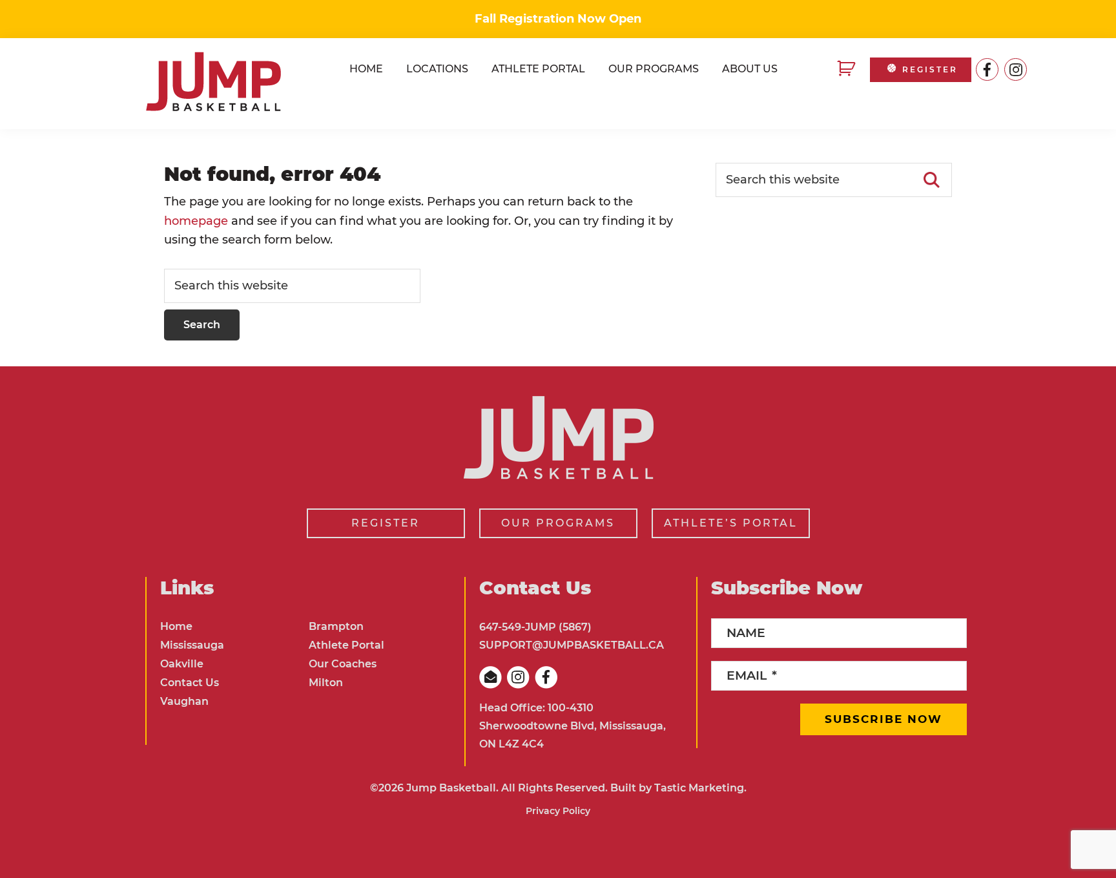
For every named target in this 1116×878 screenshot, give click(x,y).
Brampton (336, 626)
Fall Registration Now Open (558, 19)
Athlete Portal (346, 645)
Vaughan (184, 701)
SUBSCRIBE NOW (883, 719)
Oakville (181, 664)
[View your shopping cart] (847, 69)
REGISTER (930, 69)
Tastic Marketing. (700, 788)
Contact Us (189, 682)
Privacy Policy (558, 811)
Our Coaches (343, 664)
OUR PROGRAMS (558, 523)
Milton (326, 682)
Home (176, 626)
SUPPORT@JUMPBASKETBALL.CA (571, 645)
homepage (196, 221)
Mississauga (192, 645)
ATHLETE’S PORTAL (731, 523)
